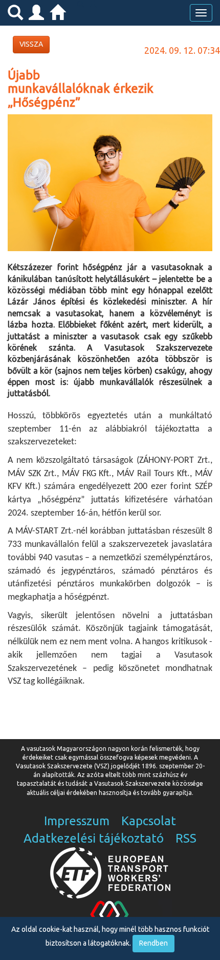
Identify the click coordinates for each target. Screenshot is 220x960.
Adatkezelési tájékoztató (94, 838)
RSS (185, 838)
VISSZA (31, 44)
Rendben (153, 943)
